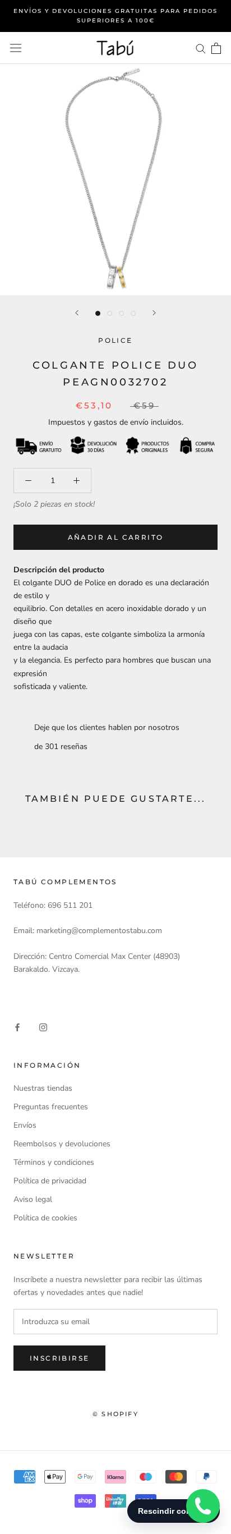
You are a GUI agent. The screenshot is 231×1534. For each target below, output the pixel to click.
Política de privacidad (49, 1180)
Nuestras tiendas (42, 1088)
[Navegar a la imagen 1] (97, 313)
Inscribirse (59, 1358)
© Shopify (115, 1414)
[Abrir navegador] (15, 48)
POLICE (115, 340)
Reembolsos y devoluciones (61, 1143)
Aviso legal (32, 1199)
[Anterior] (76, 312)
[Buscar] (201, 48)
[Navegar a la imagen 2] (109, 313)
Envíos (24, 1125)
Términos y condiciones (53, 1162)
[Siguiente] (154, 312)
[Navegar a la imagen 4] (133, 313)
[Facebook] (17, 1026)
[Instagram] (43, 1026)
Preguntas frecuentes (50, 1106)
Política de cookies (45, 1217)
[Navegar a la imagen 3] (121, 313)
